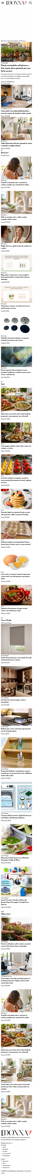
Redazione (5, 1149)
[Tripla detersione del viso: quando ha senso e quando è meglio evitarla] (16, 128)
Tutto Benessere (5, 155)
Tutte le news (22, 41)
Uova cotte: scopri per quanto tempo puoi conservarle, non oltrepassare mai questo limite (15, 576)
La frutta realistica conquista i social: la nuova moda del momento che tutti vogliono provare (16, 480)
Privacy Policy (6, 1155)
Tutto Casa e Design (6, 623)
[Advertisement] (16, 22)
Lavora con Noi (7, 1153)
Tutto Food (4, 387)
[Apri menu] (2, 3)
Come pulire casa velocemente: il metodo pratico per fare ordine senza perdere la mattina (15, 1086)
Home (4, 1147)
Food (8, 41)
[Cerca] (30, 3)
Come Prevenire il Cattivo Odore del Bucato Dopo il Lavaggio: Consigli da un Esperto (15, 902)
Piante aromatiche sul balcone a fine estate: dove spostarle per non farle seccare (15, 68)
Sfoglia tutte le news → (7, 1143)
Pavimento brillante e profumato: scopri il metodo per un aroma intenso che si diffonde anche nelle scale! (16, 773)
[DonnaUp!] (16, 3)
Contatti (5, 1151)
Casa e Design (14, 41)
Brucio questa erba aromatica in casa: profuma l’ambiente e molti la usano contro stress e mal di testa (16, 372)
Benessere (4, 41)
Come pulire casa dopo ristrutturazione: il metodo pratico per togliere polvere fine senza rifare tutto (15, 980)
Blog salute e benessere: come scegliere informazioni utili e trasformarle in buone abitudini (15, 277)
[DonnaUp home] (16, 1135)
